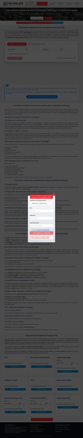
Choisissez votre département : (38, 200)
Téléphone (32, 215)
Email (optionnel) (34, 223)
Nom (31, 208)
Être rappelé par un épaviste (41, 233)
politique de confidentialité (43, 230)
